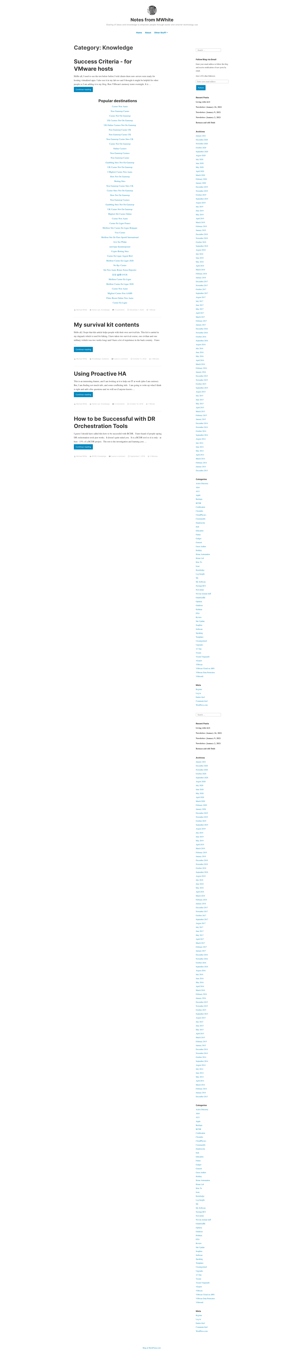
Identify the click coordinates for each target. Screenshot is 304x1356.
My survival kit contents (106, 324)
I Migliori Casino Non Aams (119, 171)
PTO (198, 613)
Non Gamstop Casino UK (120, 129)
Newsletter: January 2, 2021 (208, 117)
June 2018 (200, 258)
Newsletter (200, 589)
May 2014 (200, 450)
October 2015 (201, 384)
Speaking (199, 633)
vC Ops (199, 649)
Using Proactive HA (100, 373)
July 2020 (199, 159)
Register (199, 689)
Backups (199, 499)
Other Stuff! (160, 32)
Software (199, 629)
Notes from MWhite (152, 19)
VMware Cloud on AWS (205, 668)
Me (197, 578)
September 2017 (202, 293)
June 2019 (200, 210)
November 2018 (202, 238)
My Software (201, 581)
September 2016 (202, 340)
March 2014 (200, 458)
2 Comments (119, 310)
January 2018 (201, 277)
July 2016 (199, 348)
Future (198, 534)
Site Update (200, 621)
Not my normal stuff (203, 593)
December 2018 (202, 234)
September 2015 (202, 387)
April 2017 (200, 313)
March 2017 (200, 317)
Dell (197, 526)
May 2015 (200, 403)
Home (139, 32)
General (199, 542)
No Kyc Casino (119, 265)
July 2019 (199, 206)
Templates (199, 637)
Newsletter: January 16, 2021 (209, 106)
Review (199, 617)
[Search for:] (208, 49)
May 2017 (200, 309)
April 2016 (200, 360)
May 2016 (200, 356)
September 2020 (202, 151)
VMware (199, 664)
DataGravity (200, 522)
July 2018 (199, 254)
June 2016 (200, 352)
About (148, 32)
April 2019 (200, 218)
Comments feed (201, 701)
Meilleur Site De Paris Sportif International (120, 237)
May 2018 (200, 261)
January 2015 (201, 419)
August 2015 (201, 391)
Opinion (199, 601)
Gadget (198, 538)
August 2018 (201, 250)
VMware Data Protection (205, 672)
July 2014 (199, 443)
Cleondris (199, 511)
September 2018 (202, 246)
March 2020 (200, 175)
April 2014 (200, 454)
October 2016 (201, 336)
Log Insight (200, 574)
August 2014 (201, 439)
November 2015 (202, 380)
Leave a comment (121, 359)
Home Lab (96, 310)
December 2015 (202, 376)
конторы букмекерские (119, 246)
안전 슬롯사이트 (120, 274)
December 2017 (202, 281)
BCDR (94, 456)
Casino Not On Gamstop (120, 115)
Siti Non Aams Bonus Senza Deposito (119, 269)
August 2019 (201, 202)
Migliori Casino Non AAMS (120, 293)
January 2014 (201, 466)
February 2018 (201, 273)
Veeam (198, 652)
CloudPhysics (201, 515)
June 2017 (200, 305)
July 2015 (199, 395)
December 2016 (202, 328)
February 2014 (201, 462)
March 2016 (200, 364)
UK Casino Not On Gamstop (119, 167)
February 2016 (201, 368)
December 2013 (202, 470)
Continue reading (82, 90)
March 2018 (200, 269)
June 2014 (200, 447)
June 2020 (200, 163)
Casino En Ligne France (119, 223)
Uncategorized (201, 641)
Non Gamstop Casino (120, 111)
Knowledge (105, 310)
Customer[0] (200, 518)
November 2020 (202, 143)
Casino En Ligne (120, 302)
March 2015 (200, 411)
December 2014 (202, 423)
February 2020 (201, 179)
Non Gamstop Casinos (120, 153)
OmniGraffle (200, 597)
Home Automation (203, 554)
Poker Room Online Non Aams (119, 298)
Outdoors (105, 359)
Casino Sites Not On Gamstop (120, 190)
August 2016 (201, 344)
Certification (200, 507)
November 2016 (202, 332)
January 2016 (201, 372)
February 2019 (201, 226)
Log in (198, 693)
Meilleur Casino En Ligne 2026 (120, 260)
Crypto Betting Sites (120, 251)
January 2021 (201, 135)
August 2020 (201, 155)
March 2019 (200, 222)
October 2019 (201, 195)
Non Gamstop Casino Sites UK (119, 139)
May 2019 (200, 214)
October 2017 (201, 289)
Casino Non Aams (120, 106)
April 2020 (200, 171)
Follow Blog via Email (206, 59)
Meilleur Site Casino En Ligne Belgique (120, 227)
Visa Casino (120, 232)
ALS (198, 491)
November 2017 (202, 285)
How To (199, 562)
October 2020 (201, 147)
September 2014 (202, 435)
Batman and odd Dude (205, 122)
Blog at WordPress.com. (152, 1348)
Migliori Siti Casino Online (120, 213)
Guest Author (201, 546)
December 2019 (202, 187)
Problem (199, 609)
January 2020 (201, 183)
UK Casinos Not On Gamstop (120, 120)
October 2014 (201, 431)
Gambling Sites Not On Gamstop (120, 162)
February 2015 (201, 415)
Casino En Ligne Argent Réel (120, 255)
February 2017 (201, 321)
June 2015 (200, 399)
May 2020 (200, 167)
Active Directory (202, 483)
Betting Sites (119, 181)
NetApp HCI (201, 585)
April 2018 (200, 265)
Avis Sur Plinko (120, 241)
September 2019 (202, 198)
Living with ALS (203, 101)
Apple (198, 495)
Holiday (199, 550)
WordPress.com (202, 705)
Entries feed (200, 697)
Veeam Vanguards (203, 656)
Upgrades (199, 644)
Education (199, 530)
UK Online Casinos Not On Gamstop (120, 125)
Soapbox (199, 625)
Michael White (81, 310)
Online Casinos (119, 148)
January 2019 (201, 230)
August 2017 (201, 297)
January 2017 (201, 324)
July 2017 (199, 301)
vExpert (199, 660)
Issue (198, 566)
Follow (201, 88)
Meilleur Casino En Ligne (120, 279)
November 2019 (202, 191)
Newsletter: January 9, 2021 (208, 112)
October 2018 (201, 242)
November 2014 (202, 427)
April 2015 (200, 407)
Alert (198, 487)
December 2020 (202, 139)
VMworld (199, 676)
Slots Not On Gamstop (120, 176)
